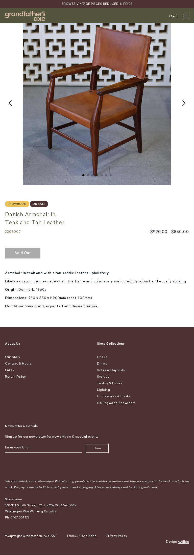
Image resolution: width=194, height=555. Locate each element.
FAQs (9, 370)
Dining (102, 363)
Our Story (12, 356)
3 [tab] (92, 174)
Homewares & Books (114, 396)
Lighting (103, 389)
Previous (10, 103)
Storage (103, 376)
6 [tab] (106, 174)
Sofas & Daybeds (111, 370)
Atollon (183, 541)
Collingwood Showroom (116, 402)
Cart (173, 16)
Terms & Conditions (81, 536)
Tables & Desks (109, 383)
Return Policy (15, 376)
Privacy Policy (116, 536)
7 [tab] (110, 174)
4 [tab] (97, 174)
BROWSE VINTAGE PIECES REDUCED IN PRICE (97, 4)
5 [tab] (101, 174)
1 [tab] (83, 174)
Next (183, 103)
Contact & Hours (18, 363)
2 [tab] (88, 174)
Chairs (102, 356)
